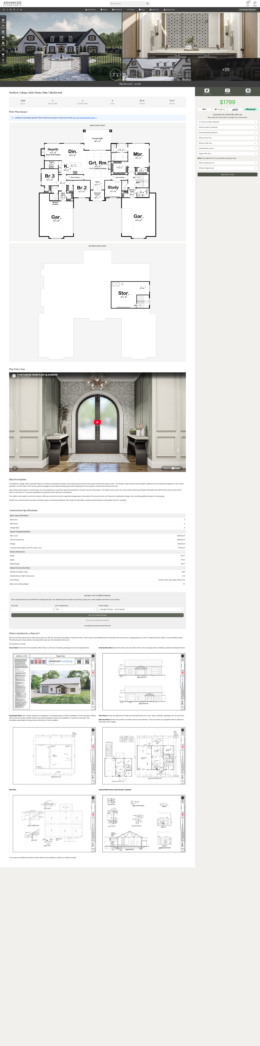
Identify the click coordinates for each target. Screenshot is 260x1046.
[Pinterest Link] (4, 10)
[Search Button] (147, 3)
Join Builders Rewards (247, 9)
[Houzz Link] (21, 10)
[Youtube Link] (10, 10)
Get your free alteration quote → (85, 118)
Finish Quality (103, 606)
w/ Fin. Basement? (61, 606)
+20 (226, 69)
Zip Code (14, 606)
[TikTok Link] (17, 10)
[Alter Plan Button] (206, 91)
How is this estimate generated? (97, 620)
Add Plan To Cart (227, 174)
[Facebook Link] (14, 10)
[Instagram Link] (7, 10)
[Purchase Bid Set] (248, 91)
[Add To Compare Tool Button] (227, 90)
